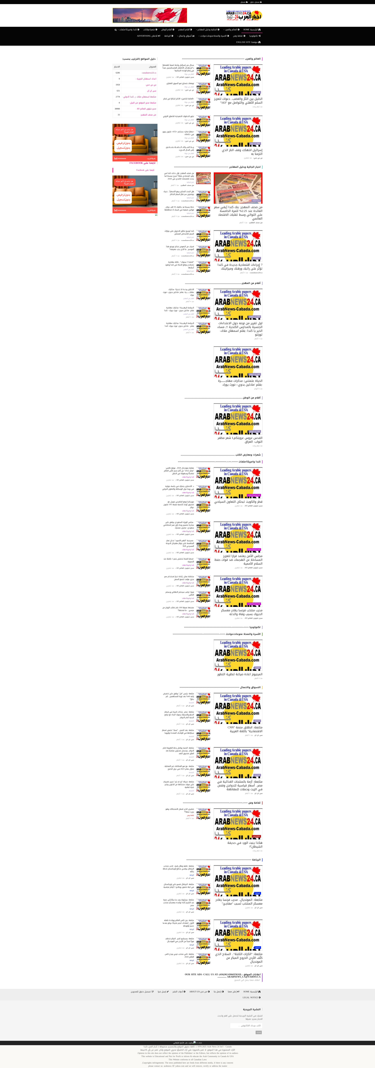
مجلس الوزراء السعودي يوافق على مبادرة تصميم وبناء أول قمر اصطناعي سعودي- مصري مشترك (178, 525)
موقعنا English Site (247, 42)
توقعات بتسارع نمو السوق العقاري (180, 83)
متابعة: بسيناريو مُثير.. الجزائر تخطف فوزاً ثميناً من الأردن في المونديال (179, 940)
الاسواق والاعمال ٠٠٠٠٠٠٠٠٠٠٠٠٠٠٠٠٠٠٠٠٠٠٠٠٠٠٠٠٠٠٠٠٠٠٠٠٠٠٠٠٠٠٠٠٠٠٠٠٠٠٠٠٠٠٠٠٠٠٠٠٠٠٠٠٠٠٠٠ (220, 687)
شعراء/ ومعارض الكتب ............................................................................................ (221, 454)
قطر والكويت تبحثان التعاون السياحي (238, 501)
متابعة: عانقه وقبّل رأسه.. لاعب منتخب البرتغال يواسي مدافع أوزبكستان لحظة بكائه (178, 868)
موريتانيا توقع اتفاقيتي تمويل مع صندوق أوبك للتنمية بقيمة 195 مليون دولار (178, 504)
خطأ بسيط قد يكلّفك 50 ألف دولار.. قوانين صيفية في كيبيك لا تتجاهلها (179, 208)
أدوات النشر (178, 992)
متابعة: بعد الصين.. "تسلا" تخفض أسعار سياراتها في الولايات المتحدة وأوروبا (178, 731)
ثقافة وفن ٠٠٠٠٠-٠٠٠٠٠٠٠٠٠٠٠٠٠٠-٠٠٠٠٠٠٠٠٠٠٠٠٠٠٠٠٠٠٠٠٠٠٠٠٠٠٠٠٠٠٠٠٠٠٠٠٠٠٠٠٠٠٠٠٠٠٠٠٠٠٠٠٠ (222, 802)
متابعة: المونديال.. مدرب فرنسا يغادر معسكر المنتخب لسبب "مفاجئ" (239, 901)
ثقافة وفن (238, 36)
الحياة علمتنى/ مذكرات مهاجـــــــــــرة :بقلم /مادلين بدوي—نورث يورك (240, 382)
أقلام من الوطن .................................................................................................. (223, 397)
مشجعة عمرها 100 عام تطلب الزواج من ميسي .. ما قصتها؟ (178, 609)
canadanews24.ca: (149, 73)
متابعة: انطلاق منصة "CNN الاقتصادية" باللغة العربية (245, 729)
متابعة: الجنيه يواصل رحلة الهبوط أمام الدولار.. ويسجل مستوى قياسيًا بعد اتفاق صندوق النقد (178, 750)
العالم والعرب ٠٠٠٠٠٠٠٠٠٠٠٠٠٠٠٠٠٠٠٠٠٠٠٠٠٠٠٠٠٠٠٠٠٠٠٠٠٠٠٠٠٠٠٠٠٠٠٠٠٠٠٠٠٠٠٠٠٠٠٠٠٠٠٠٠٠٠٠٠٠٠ (221, 58)
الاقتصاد (257, 721)
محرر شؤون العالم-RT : (146, 109)
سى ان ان (151, 91)
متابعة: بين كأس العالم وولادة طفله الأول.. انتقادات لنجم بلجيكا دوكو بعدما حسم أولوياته (178, 923)
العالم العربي (256, 92)
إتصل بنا (218, 992)
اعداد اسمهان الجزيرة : (145, 79)
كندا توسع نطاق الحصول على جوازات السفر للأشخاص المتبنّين (179, 232)
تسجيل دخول (255, 2)
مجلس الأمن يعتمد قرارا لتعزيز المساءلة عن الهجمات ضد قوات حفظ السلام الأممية (238, 559)
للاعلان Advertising (147, 36)
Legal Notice (251, 998)
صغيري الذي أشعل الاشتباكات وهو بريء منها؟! (180, 810)
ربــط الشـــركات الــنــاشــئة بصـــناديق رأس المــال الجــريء (180, 148)
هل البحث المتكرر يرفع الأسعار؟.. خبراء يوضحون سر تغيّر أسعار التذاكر (179, 193)
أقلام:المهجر (184, 30)
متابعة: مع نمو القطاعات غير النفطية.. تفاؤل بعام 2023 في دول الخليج (179, 767)
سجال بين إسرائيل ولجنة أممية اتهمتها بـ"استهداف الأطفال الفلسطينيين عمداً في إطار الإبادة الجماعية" (178, 67)
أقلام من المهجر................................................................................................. (223, 283)
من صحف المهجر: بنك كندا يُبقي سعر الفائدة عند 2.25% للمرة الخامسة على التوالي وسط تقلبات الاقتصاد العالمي (238, 212)
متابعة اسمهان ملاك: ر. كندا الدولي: (139, 97)
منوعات (257, 667)
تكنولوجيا (254, 36)
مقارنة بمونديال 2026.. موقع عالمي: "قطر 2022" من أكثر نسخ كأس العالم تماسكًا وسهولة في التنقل (179, 470)
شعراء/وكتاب (149, 30)
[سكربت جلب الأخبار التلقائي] (184, 1043)
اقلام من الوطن (255, 431)
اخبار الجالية (256, 200)
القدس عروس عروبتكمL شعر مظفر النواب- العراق (240, 439)
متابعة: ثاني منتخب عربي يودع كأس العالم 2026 (179, 955)
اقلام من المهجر (254, 316)
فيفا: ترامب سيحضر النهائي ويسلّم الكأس (180, 593)
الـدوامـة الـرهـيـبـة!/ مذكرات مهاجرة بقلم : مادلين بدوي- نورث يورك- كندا (179, 324)
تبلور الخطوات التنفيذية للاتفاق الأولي (178, 116)
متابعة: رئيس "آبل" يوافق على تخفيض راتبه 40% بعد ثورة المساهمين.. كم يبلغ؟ (178, 696)
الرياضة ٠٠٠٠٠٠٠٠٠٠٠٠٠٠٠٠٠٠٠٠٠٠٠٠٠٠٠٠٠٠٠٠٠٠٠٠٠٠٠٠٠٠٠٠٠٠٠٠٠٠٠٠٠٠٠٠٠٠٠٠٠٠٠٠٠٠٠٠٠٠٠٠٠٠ (223, 859)
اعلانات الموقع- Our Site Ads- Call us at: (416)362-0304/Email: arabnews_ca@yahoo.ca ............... (223, 975)
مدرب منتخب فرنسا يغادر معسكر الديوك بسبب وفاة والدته (241, 612)
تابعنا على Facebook (142, 163)
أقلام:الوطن (166, 30)
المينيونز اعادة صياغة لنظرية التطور (239, 674)
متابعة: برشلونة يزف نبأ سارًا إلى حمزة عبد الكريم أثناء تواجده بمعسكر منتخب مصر (178, 902)
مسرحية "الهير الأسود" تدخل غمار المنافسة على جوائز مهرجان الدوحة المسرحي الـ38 (180, 543)
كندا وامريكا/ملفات (254, 495)
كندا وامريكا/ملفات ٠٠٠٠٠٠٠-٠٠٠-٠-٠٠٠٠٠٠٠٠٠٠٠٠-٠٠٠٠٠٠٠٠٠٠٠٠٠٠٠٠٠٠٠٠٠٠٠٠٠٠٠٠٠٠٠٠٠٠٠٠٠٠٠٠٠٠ (219, 461)
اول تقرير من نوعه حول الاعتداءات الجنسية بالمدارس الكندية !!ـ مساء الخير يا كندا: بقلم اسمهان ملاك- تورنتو (240, 328)
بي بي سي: (150, 85)
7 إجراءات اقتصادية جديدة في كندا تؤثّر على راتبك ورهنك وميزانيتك (240, 266)
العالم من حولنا (189, 74)
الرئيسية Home (250, 30)
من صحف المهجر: (148, 115)
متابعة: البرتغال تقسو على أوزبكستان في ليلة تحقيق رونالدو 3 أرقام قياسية (178, 885)
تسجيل (243, 2)
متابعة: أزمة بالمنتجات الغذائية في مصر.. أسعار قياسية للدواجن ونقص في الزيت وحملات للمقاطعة (239, 785)
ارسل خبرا (162, 992)
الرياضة (167, 36)
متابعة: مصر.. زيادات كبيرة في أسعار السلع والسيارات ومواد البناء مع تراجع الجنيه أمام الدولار (179, 714)
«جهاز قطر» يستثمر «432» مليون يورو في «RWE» (178, 133)
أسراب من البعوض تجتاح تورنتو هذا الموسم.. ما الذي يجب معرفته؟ (180, 248)
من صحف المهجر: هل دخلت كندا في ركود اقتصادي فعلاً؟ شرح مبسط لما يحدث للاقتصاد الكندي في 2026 (179, 176)
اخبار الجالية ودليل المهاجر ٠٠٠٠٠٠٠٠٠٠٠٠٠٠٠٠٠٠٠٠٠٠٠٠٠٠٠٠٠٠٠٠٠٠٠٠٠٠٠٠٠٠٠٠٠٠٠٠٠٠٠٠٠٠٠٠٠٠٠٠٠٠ (217, 167)
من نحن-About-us (198, 992)
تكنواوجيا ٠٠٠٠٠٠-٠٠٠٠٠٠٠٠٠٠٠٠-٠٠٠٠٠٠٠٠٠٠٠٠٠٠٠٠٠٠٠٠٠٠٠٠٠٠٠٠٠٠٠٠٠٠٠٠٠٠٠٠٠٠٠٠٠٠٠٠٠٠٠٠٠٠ (222, 627)
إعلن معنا (232, 992)
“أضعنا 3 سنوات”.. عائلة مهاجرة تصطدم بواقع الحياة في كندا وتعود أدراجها (179, 264)
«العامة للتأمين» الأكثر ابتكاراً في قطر (178, 99)
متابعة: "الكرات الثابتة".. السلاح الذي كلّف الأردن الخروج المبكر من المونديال (238, 957)
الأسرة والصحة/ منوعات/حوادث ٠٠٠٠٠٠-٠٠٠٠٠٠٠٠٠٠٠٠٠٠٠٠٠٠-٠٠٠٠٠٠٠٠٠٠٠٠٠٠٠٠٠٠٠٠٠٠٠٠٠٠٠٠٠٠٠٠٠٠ (217, 634)
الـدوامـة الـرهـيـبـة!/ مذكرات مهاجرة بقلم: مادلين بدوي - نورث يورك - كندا (179, 309)
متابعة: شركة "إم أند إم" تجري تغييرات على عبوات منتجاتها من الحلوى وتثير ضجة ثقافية (178, 784)
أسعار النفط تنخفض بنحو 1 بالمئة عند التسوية (178, 560)
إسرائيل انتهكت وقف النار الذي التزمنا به (242, 152)
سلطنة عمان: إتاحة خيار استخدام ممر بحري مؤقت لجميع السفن (179, 578)
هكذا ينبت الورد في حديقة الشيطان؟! (244, 844)
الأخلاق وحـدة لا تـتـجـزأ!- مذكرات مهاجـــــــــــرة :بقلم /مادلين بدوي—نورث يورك (178, 292)
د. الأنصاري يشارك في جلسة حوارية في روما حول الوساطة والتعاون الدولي (178, 487)
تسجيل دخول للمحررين (141, 992)
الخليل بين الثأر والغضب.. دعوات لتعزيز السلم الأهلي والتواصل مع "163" (238, 100)
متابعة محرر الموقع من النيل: (143, 103)
